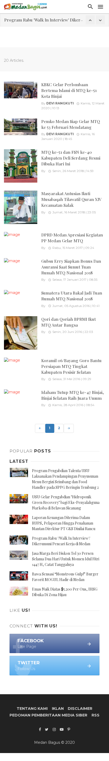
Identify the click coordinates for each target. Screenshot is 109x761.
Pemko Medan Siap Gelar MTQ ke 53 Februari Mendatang (70, 124)
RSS (95, 715)
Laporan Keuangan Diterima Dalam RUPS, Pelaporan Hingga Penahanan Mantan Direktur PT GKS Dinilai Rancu (63, 523)
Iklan (58, 708)
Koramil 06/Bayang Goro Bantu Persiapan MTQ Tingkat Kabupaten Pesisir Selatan (71, 366)
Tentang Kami (32, 708)
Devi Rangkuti (60, 103)
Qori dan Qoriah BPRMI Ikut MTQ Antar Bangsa (68, 322)
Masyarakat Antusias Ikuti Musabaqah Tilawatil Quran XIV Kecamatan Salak (71, 199)
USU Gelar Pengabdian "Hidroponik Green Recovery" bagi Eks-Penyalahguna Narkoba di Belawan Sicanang (65, 502)
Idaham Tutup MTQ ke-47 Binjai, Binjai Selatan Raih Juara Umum (72, 395)
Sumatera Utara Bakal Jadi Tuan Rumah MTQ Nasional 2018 (71, 295)
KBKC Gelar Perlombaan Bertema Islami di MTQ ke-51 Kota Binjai (69, 90)
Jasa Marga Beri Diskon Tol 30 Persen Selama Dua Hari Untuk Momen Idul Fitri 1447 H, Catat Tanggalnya (65, 559)
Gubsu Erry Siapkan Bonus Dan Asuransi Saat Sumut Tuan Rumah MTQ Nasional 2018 (71, 266)
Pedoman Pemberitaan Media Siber (48, 715)
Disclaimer (80, 708)
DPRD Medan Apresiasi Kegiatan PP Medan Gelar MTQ (72, 237)
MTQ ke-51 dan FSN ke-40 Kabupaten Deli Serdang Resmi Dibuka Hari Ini (70, 157)
